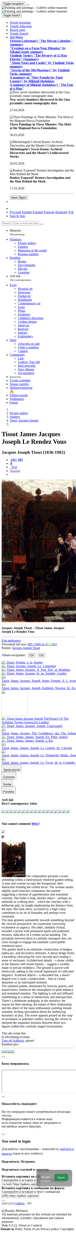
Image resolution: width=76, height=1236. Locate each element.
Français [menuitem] (49, 212)
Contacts (36, 1225)
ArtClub (20, 277)
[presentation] (42, 474)
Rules (19, 1229)
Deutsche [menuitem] (61, 212)
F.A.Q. (13, 1225)
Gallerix (19, 1203)
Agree (61, 1177)
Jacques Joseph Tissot (26, 648)
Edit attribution (11, 640)
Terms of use (32, 1229)
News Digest (18, 197)
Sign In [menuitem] (14, 216)
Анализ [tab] (15, 470)
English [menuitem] (27, 212)
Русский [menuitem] (15, 212)
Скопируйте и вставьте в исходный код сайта (33, 1180)
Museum (17, 232)
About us (24, 1225)
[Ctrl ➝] (38, 722)
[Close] (41, 224)
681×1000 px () (42, 644)
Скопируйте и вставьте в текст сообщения (31, 1191)
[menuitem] (71, 212)
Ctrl (32, 655)
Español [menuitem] (38, 212)
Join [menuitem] (22, 216)
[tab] (16, 459)
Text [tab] (14, 467)
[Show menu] (27, 4)
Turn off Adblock (13, 1040)
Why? (35, 823)
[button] (20, 22)
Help (5, 1225)
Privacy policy (50, 1229)
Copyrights (67, 1229)
